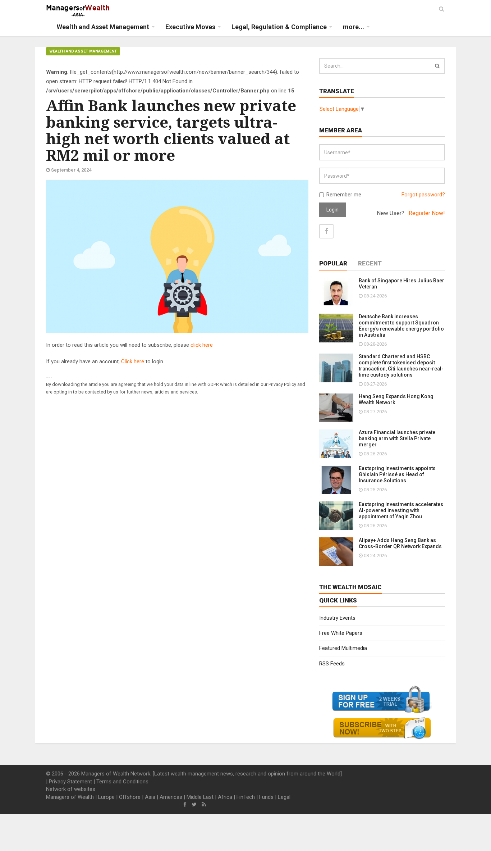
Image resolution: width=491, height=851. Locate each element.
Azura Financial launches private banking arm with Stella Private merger (397, 438)
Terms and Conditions (122, 781)
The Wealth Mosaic (350, 587)
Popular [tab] (333, 263)
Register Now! (427, 213)
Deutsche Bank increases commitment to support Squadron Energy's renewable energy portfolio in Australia (401, 326)
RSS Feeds (332, 663)
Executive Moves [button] (190, 27)
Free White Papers (340, 633)
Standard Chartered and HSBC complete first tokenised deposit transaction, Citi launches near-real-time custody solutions (401, 366)
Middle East (200, 797)
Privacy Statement (70, 781)
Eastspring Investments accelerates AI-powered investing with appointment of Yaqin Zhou (401, 510)
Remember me (343, 194)
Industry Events (337, 618)
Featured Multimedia (343, 648)
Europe (106, 797)
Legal (284, 797)
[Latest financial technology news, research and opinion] (78, 11)
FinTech (246, 797)
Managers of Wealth (70, 797)
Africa (225, 797)
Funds (266, 797)
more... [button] (353, 27)
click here (202, 345)
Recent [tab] (370, 263)
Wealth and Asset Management (83, 51)
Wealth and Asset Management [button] (103, 27)
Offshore (130, 797)
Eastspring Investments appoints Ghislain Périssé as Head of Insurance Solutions (397, 474)
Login (332, 210)
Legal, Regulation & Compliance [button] (279, 27)
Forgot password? (423, 194)
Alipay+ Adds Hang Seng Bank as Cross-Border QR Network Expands (400, 543)
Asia (150, 797)
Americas (171, 797)
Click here (132, 361)
